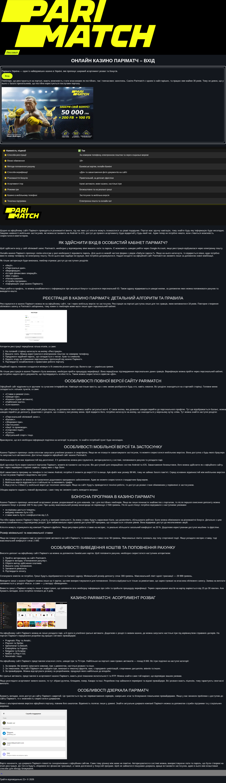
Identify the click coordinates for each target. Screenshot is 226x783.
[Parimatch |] (78, 46)
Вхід (7, 76)
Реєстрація (12, 52)
